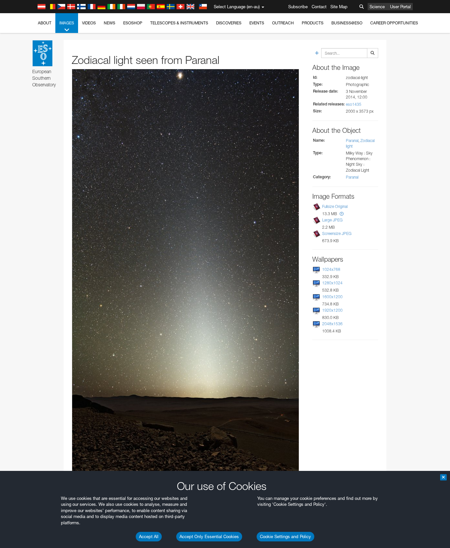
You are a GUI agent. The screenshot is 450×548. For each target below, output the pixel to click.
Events (256, 22)
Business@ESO (346, 22)
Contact (319, 6)
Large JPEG (332, 219)
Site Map (339, 6)
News (109, 22)
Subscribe (298, 6)
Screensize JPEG (337, 233)
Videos (89, 22)
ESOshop (132, 22)
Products (312, 22)
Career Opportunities (394, 22)
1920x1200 (332, 310)
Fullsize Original (335, 206)
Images (66, 22)
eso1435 (353, 104)
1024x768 (331, 269)
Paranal (352, 140)
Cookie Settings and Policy (285, 536)
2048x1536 (332, 323)
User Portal (400, 6)
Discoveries (228, 22)
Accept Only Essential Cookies (209, 536)
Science (377, 6)
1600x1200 (332, 296)
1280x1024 (332, 282)
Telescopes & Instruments (179, 22)
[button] (342, 213)
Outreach (283, 22)
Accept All (148, 536)
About (44, 22)
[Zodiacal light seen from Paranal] (185, 272)
